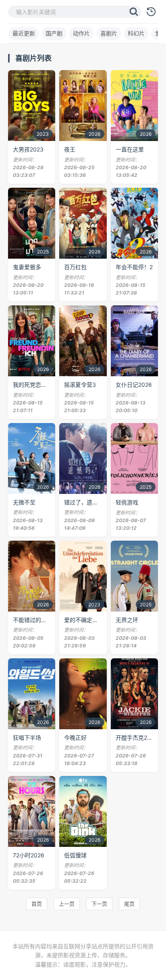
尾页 (129, 903)
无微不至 (24, 502)
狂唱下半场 (27, 737)
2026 (94, 134)
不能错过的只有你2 (37, 619)
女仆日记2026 (134, 384)
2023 (43, 134)
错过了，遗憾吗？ (86, 502)
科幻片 (136, 33)
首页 (36, 903)
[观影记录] (151, 12)
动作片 (81, 33)
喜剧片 (108, 33)
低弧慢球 (75, 855)
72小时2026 (28, 855)
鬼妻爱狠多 (27, 266)
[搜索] (133, 11)
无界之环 (127, 619)
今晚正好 (75, 737)
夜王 (69, 149)
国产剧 (54, 33)
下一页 (99, 903)
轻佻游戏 (127, 502)
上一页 (67, 903)
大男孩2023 (28, 149)
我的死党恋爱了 (32, 384)
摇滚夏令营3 (80, 384)
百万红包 (75, 266)
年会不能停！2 (134, 266)
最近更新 (23, 33)
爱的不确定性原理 (86, 619)
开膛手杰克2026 (137, 737)
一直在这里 (130, 149)
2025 (43, 252)
